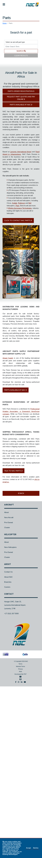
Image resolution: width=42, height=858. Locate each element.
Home (5, 23)
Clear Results (21, 55)
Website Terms (20, 666)
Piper (17, 206)
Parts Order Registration (20, 91)
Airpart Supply (8, 358)
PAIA (20, 671)
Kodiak (14, 203)
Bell (30, 203)
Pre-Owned (8, 522)
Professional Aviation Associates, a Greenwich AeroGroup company (21, 411)
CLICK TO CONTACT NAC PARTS (17, 220)
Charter (7, 527)
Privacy (20, 669)
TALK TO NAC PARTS (13, 471)
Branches (7, 582)
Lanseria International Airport (20, 152)
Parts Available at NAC (20, 105)
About (6, 512)
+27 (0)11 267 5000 (11, 613)
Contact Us (8, 572)
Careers (7, 587)
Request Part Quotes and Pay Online (21, 98)
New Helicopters (10, 547)
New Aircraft (8, 517)
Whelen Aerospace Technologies (20, 208)
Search (20, 51)
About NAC (8, 577)
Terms (20, 664)
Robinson (21, 203)
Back (21, 493)
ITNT (25, 674)
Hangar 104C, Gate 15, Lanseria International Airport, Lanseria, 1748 (15, 605)
